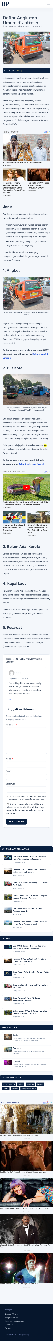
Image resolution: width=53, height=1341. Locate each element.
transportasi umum (28, 1089)
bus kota (30, 1084)
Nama (9, 759)
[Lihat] (19, 71)
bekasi (20, 1084)
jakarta (6, 1089)
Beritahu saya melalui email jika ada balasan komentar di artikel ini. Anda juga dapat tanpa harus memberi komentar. (25, 808)
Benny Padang (11, 26)
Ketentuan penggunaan (14, 1321)
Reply (11, 699)
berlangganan (18, 810)
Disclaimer (9, 1324)
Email (9, 771)
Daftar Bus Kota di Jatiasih (31, 464)
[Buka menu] (48, 3)
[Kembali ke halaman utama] (5, 4)
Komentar (11, 725)
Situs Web (10, 784)
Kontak (7, 1328)
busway (40, 1084)
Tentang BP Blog (11, 1314)
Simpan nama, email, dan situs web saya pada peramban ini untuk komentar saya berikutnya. (27, 797)
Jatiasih (15, 1089)
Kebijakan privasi (11, 1318)
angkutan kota (9, 1084)
